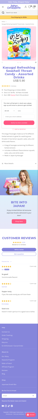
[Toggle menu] (3, 7)
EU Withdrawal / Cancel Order (12, 346)
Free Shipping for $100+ (19, 17)
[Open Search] (3, 12)
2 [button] (20, 62)
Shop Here (19, 221)
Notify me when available (19, 123)
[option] (19, 17)
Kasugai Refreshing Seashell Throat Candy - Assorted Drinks (18, 24)
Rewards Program (8, 360)
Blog (3, 374)
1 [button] (17, 62)
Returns (5, 342)
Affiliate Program (8, 367)
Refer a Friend (7, 363)
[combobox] (14, 12)
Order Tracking (7, 335)
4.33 (23, 242)
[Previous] (2, 62)
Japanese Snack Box (9, 384)
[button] (6, 86)
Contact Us (6, 332)
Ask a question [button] (19, 254)
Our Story (5, 356)
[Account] (25, 6)
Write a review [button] (19, 249)
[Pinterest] (12, 406)
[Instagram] (6, 406)
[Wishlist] (29, 7)
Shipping (5, 339)
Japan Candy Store (18, 412)
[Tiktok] (9, 406)
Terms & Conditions (18, 414)
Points (13, 95)
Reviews (5, 370)
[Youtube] (3, 406)
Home (3, 21)
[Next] (36, 62)
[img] (6, 267)
